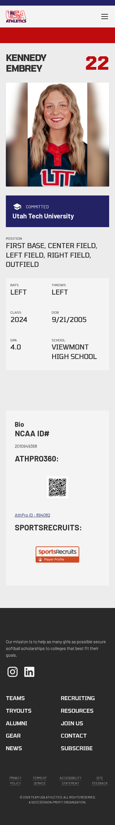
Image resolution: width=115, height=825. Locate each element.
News (14, 748)
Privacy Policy (15, 780)
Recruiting (78, 698)
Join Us (72, 723)
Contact (74, 735)
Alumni (16, 723)
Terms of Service (40, 780)
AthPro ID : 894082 (32, 515)
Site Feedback (100, 780)
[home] (18, 16)
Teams (15, 698)
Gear (13, 735)
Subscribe (77, 748)
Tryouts (19, 710)
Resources (77, 710)
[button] (103, 16)
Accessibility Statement (71, 780)
